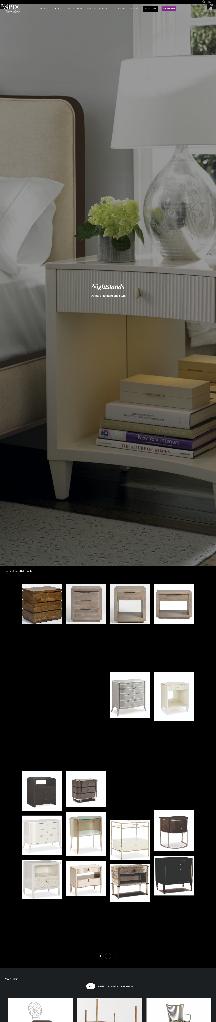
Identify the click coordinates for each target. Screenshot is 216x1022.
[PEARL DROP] (174, 745)
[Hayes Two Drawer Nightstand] (42, 648)
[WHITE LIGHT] (174, 696)
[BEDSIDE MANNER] (174, 875)
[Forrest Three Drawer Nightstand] (86, 648)
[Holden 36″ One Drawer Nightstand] (174, 604)
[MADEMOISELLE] (130, 695)
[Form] (210, 2)
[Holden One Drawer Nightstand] (130, 604)
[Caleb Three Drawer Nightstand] (42, 692)
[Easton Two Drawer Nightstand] (174, 648)
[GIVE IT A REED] (130, 840)
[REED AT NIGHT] (86, 741)
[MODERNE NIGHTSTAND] (174, 830)
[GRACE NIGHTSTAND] (86, 789)
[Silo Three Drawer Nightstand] (42, 604)
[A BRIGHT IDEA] (86, 834)
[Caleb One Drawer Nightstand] (86, 692)
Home (5, 571)
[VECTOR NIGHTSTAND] (174, 788)
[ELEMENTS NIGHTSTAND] (42, 791)
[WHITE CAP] (42, 879)
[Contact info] (209, 8)
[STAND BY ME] (130, 883)
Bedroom (14, 571)
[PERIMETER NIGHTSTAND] (130, 792)
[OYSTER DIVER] (42, 835)
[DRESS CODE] (86, 919)
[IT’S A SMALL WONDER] (86, 879)
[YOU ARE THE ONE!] (174, 921)
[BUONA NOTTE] (130, 743)
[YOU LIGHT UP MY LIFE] (42, 742)
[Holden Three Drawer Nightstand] (86, 604)
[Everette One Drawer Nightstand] (130, 648)
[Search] (203, 2)
